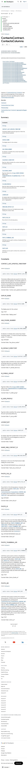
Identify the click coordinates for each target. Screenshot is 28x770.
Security (3, 653)
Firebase (3, 750)
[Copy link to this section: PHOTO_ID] (9, 506)
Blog (2, 660)
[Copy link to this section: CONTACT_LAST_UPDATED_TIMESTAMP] (2, 266)
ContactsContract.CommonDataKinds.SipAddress (14, 80)
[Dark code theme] (26, 272)
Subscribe (18, 763)
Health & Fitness (4, 672)
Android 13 (3, 707)
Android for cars (4, 690)
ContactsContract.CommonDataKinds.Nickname (13, 72)
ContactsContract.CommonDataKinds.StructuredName (15, 81)
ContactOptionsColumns (7, 97)
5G (1, 678)
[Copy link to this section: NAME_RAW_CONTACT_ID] (19, 447)
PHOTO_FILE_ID (6, 217)
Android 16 (3, 700)
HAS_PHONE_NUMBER (7, 149)
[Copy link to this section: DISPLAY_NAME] (12, 296)
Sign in (24, 1)
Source (2, 655)
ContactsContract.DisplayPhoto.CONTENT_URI (13, 492)
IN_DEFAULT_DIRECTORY (8, 160)
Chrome (3, 748)
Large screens (4, 684)
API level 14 (7, 401)
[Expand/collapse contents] (9, 17)
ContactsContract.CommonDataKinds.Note (12, 73)
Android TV (3, 693)
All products (4, 755)
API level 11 (7, 545)
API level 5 (7, 34)
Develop (12, 10)
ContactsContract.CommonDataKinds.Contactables (14, 64)
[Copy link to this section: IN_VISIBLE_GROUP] (14, 373)
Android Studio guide (5, 717)
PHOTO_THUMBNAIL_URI (8, 237)
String (4, 125)
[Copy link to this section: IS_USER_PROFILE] (13, 399)
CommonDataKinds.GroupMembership (12, 175)
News (2, 658)
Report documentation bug (7, 733)
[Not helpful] (12, 14)
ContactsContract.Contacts (14, 92)
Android (3, 649)
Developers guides (5, 719)
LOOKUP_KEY (5, 194)
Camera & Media (4, 674)
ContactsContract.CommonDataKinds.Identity (13, 69)
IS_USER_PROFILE (7, 184)
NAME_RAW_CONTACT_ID (8, 206)
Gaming (3, 667)
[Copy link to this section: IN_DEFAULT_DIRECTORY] (18, 348)
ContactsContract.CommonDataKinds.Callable (13, 62)
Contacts (3, 103)
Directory (17, 531)
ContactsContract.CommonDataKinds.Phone (13, 76)
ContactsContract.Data (7, 105)
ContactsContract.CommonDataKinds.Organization (14, 75)
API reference (6, 6)
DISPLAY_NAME (6, 140)
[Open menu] (2, 1)
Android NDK (4, 725)
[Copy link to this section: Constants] (10, 259)
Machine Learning (5, 670)
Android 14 (3, 705)
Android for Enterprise (6, 651)
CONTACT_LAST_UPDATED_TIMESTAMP (11, 129)
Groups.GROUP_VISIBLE (18, 173)
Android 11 (3, 711)
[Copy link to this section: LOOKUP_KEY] (11, 422)
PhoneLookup (4, 107)
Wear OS (3, 686)
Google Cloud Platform (6, 753)
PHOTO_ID (5, 227)
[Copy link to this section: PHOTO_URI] (10, 583)
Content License (14, 632)
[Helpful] (10, 14)
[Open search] (18, 1)
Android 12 (3, 709)
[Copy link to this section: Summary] (9, 117)
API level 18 (7, 268)
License (7, 760)
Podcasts (3, 662)
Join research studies (5, 738)
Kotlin (21, 46)
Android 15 (3, 703)
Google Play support (5, 735)
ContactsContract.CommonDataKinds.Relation (13, 79)
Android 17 (3, 698)
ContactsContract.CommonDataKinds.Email (12, 65)
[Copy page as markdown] (7, 44)
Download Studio (4, 723)
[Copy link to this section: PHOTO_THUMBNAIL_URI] (18, 542)
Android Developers (5, 10)
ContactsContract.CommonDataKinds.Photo (13, 77)
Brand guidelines (14, 760)
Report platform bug (5, 731)
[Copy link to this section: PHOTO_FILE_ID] (12, 474)
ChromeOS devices (5, 688)
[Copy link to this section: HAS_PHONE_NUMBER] (16, 320)
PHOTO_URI (5, 248)
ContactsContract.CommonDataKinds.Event (12, 67)
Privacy (2, 676)
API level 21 (7, 351)
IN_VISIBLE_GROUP (7, 170)
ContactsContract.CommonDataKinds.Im (12, 71)
